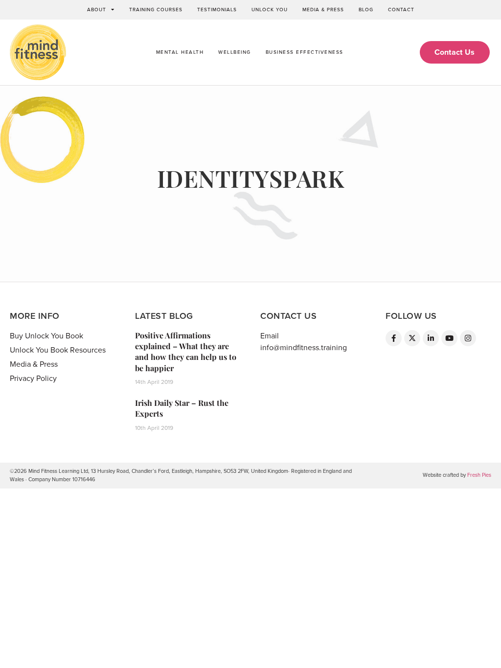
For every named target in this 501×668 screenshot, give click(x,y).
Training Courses (155, 10)
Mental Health (180, 52)
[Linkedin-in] (431, 338)
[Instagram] (468, 338)
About (96, 10)
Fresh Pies (479, 475)
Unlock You (269, 10)
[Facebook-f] (394, 338)
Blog (366, 10)
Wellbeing (234, 52)
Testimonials (217, 10)
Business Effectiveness (304, 52)
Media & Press (323, 10)
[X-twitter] (412, 338)
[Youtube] (449, 338)
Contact (401, 10)
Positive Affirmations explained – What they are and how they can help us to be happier (185, 351)
